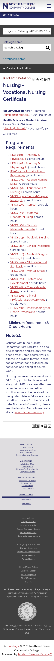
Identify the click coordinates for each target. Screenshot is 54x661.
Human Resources (28, 548)
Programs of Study (27, 472)
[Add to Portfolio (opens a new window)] (37, 79)
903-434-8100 (14, 629)
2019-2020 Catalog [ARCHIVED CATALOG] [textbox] (27, 31)
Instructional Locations (27, 450)
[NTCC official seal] (27, 610)
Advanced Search (14, 58)
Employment (26, 499)
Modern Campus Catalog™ (35, 654)
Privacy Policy (28, 555)
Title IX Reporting (28, 578)
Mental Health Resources (28, 552)
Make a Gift (26, 504)
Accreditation (28, 518)
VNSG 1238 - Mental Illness (27, 270)
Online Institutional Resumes (28, 536)
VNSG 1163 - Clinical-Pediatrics (30, 245)
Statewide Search (28, 571)
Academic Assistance (27, 481)
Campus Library (27, 483)
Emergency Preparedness (28, 544)
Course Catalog (27, 486)
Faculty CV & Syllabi (29, 525)
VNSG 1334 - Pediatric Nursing (29, 237)
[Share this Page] (41, 79)
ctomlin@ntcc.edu (15, 128)
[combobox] (27, 31)
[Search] (47, 47)
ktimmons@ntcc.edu (16, 114)
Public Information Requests (27, 455)
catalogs (13, 646)
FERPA (28, 582)
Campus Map (27, 447)
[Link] (4, 15)
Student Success (27, 488)
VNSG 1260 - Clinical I (24, 204)
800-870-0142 (30, 629)
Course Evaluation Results (28, 529)
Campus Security (26, 494)
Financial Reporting (28, 532)
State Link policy (28, 574)
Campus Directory (27, 453)
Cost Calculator (27, 467)
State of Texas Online (28, 567)
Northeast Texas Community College (19, 6)
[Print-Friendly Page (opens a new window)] (45, 79)
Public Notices (28, 559)
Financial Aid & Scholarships (27, 469)
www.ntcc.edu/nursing (29, 412)
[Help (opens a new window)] (49, 79)
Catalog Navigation (18, 68)
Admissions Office (27, 464)
